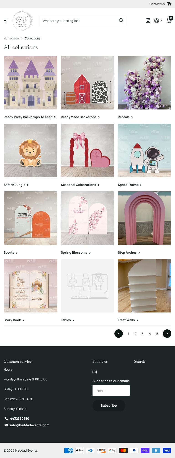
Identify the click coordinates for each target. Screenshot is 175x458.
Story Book (13, 320)
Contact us (157, 4)
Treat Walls (127, 320)
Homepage (11, 38)
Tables (66, 320)
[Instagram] (95, 372)
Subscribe (109, 405)
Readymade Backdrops (79, 117)
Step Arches (127, 252)
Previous (118, 333)
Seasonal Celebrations (79, 184)
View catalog (6, 21)
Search (139, 361)
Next (167, 333)
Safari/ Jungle (15, 184)
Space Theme (128, 184)
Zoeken (121, 20)
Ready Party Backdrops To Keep (28, 117)
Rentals (124, 117)
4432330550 (19, 418)
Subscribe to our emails (111, 381)
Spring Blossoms (74, 252)
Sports (9, 252)
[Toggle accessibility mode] (169, 4)
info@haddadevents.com (29, 425)
